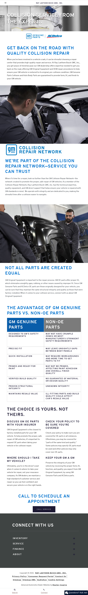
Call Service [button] (44, 509)
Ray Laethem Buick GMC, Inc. (51, 573)
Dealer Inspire (60, 585)
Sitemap (17, 580)
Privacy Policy (19, 576)
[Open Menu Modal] (5, 2)
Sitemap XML (29, 580)
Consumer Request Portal (41, 576)
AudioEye (42, 580)
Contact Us (60, 576)
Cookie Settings (56, 580)
